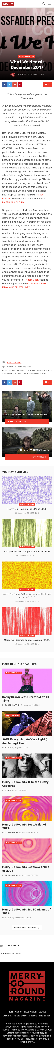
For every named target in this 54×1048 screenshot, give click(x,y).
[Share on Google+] (14, 84)
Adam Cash (32, 279)
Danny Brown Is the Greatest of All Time (25, 698)
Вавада (42, 1033)
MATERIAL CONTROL (13, 202)
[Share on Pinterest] (20, 84)
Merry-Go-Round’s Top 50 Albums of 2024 (26, 911)
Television (30, 1012)
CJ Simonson (11, 833)
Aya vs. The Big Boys (15, 1015)
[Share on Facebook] (4, 84)
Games (42, 1012)
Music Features (26, 56)
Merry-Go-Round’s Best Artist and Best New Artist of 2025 (27, 596)
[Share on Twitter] (9, 84)
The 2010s (45, 1015)
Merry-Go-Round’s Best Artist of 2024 (24, 826)
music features (45, 370)
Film (10, 1012)
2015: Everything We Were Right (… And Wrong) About (25, 741)
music (33, 370)
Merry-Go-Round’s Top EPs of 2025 (27, 508)
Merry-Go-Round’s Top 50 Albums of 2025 (27, 551)
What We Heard (9, 374)
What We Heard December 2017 (32, 374)
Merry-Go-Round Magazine (19, 367)
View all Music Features (25, 927)
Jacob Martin (12, 705)
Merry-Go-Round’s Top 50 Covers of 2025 (27, 639)
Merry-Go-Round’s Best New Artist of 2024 (25, 868)
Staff (23, 74)
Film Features (13, 715)
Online (33, 1015)
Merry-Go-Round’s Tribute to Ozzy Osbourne (25, 783)
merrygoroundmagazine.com (16, 370)
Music (18, 1012)
